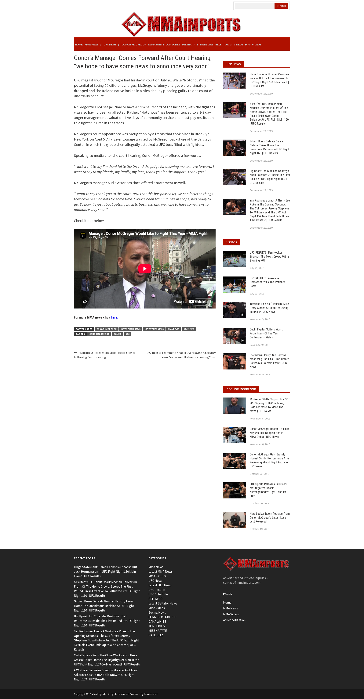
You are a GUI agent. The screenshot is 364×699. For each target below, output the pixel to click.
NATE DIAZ (155, 635)
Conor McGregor (134, 44)
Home (79, 44)
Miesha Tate (190, 44)
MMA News (92, 44)
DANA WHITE (157, 621)
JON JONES (156, 626)
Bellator (222, 44)
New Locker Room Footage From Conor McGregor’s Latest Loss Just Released (270, 517)
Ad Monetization (234, 620)
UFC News (110, 44)
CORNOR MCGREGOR (162, 617)
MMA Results (157, 576)
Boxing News (157, 612)
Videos (238, 44)
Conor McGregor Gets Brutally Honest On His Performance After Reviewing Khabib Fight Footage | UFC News (270, 460)
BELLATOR (155, 599)
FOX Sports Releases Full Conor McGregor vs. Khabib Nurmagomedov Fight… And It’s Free (268, 490)
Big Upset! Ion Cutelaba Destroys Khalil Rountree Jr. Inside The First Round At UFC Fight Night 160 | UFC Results (270, 176)
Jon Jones (173, 44)
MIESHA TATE (157, 631)
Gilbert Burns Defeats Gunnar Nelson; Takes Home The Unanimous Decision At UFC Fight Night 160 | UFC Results (269, 147)
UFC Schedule (158, 594)
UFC (127, 334)
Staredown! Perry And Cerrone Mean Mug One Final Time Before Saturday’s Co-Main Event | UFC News (269, 361)
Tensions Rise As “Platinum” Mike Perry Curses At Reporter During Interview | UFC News (269, 308)
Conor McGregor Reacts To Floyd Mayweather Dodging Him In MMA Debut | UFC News (269, 433)
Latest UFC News (154, 329)
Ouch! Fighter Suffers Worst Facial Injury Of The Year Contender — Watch (266, 333)
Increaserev (151, 694)
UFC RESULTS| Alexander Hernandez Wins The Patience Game (268, 282)
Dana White (156, 44)
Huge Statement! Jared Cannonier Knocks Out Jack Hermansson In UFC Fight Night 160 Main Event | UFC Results (270, 80)
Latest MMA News (130, 329)
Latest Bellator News (162, 603)
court (117, 334)
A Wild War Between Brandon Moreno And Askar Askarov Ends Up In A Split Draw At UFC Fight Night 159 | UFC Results (106, 674)
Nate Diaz (206, 44)
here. (114, 317)
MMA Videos (253, 44)
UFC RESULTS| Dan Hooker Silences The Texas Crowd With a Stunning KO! (269, 256)
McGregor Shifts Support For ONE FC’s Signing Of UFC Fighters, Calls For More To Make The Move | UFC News (270, 405)
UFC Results (156, 590)
